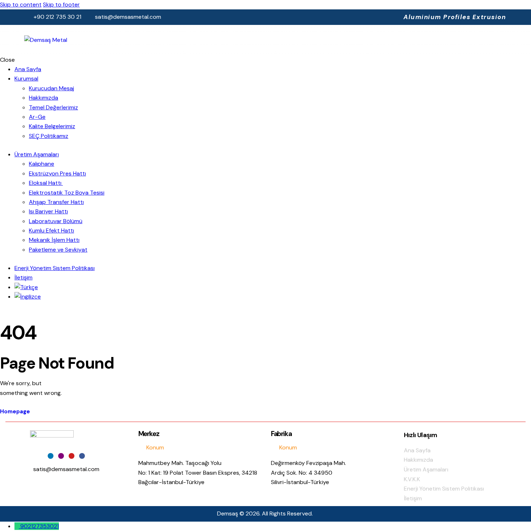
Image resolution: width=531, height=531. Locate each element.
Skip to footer (61, 4)
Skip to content (21, 4)
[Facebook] (82, 456)
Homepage (15, 411)
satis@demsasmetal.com (66, 469)
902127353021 (39, 526)
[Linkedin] (50, 456)
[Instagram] (61, 456)
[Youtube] (71, 456)
